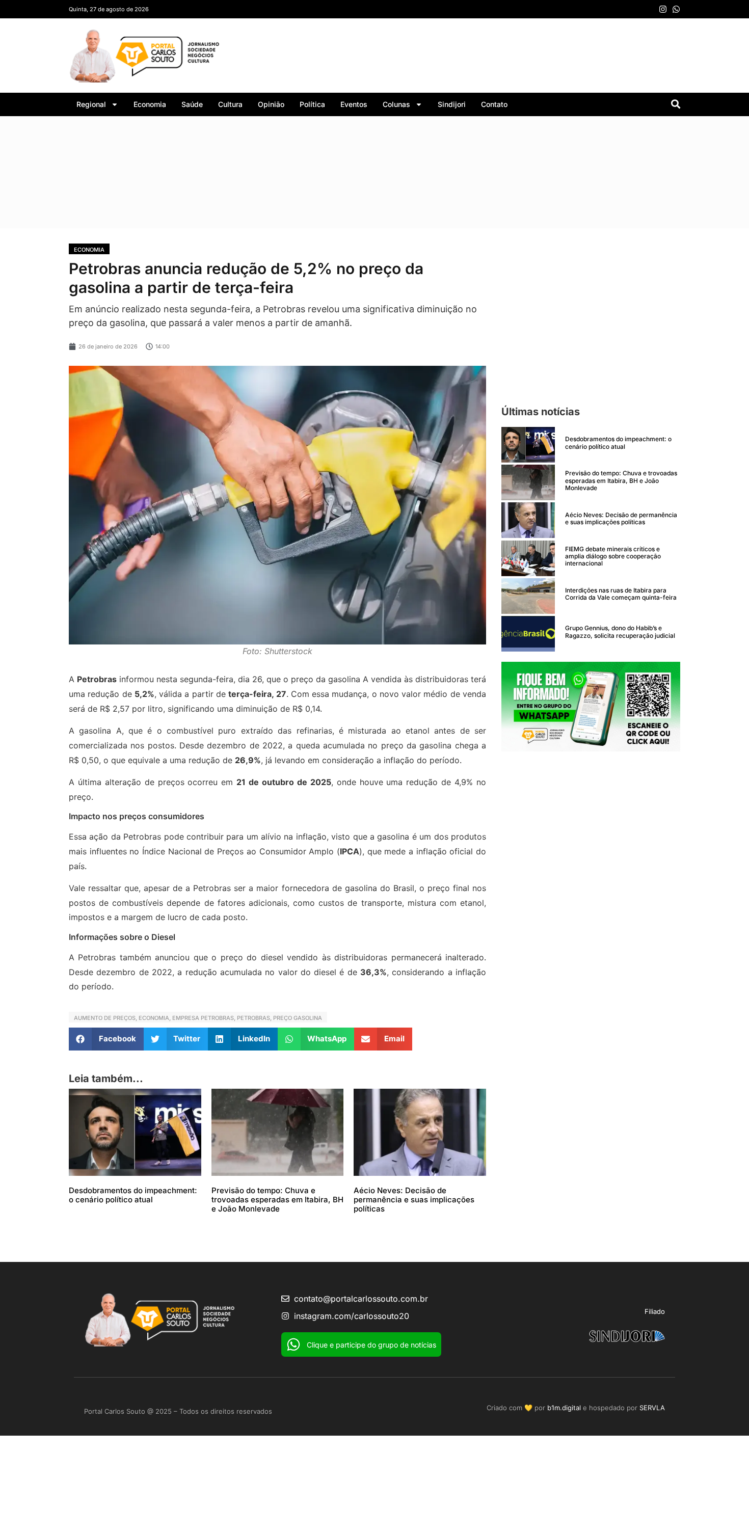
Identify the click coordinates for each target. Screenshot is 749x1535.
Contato (494, 104)
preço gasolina (297, 1017)
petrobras (253, 1017)
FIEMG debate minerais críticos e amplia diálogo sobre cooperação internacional (613, 556)
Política (312, 104)
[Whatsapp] (676, 9)
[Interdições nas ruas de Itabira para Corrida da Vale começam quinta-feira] (528, 596)
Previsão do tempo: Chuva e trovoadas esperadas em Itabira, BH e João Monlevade (277, 1200)
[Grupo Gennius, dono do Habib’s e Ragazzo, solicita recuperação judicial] (528, 634)
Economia (149, 104)
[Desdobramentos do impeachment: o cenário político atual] (528, 445)
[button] (106, 1039)
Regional (91, 104)
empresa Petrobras (203, 1017)
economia (154, 1017)
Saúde (192, 104)
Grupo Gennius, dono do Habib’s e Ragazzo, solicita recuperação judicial (620, 631)
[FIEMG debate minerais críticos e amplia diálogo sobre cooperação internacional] (528, 558)
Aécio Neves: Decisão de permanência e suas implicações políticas (414, 1200)
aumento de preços (105, 1017)
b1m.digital (564, 1408)
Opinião (271, 104)
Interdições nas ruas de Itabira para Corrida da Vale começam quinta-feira (621, 593)
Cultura (230, 104)
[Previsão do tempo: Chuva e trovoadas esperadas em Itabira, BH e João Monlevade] (528, 482)
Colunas (396, 104)
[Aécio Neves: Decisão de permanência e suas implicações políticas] (528, 520)
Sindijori (452, 104)
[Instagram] (663, 9)
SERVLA (652, 1408)
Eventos (353, 104)
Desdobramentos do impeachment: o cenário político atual (133, 1195)
